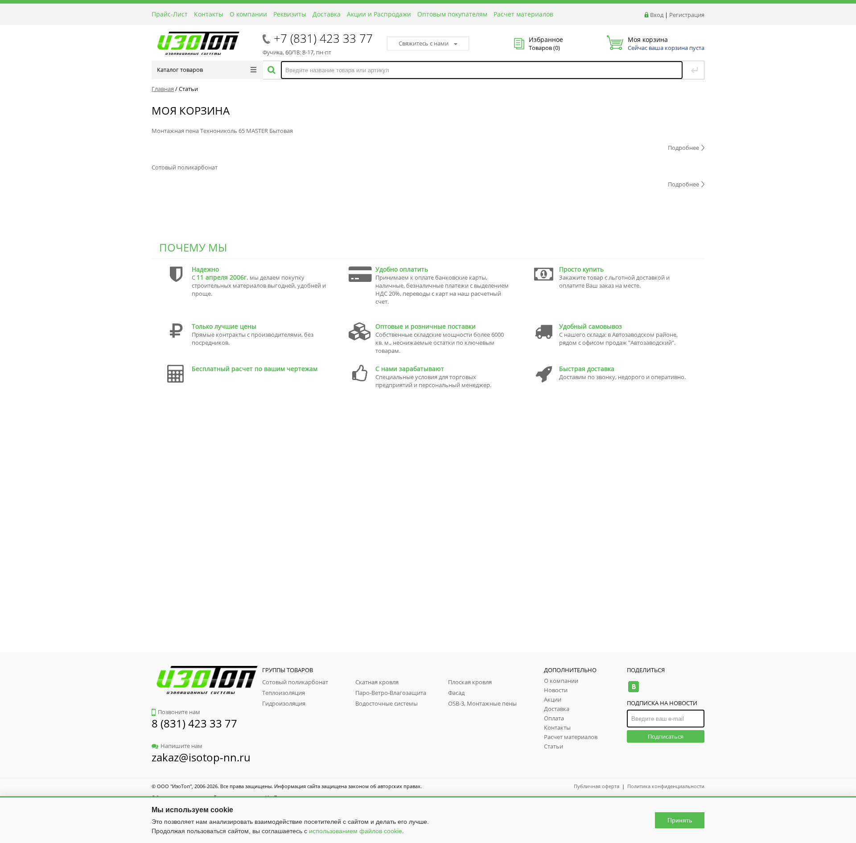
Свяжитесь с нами (424, 43)
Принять (679, 820)
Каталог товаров (180, 70)
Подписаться (665, 736)
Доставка (327, 14)
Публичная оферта (596, 786)
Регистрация (686, 15)
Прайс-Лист (170, 14)
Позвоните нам (179, 712)
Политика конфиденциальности (665, 786)
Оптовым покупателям (452, 14)
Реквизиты (289, 14)
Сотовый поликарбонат (185, 167)
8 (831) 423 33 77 (194, 723)
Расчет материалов (523, 14)
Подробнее (683, 148)
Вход (656, 15)
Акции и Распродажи (379, 14)
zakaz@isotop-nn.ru (201, 757)
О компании (248, 14)
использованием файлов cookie (355, 831)
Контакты (208, 14)
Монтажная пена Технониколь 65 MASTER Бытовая (222, 131)
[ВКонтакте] (633, 686)
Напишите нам (181, 746)
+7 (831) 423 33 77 (323, 38)
